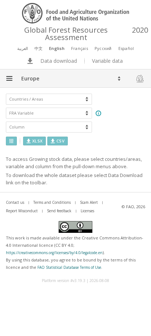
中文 (38, 48)
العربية (22, 48)
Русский (103, 48)
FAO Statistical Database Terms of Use (69, 267)
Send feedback (59, 210)
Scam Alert (89, 202)
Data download (58, 60)
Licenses (87, 210)
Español (126, 48)
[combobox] (22, 78)
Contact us (15, 202)
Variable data (107, 60)
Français (79, 48)
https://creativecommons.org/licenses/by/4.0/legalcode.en (54, 252)
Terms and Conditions (52, 202)
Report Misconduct (22, 210)
